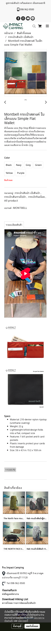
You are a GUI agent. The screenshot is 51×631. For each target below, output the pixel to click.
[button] (33, 26)
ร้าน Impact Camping (13, 567)
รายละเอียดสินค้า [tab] (14, 224)
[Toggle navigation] (47, 26)
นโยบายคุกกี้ (23, 620)
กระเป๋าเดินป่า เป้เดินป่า (28, 193)
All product (11, 200)
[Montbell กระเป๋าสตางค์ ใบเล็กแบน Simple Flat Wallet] (25, 72)
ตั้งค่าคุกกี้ (17, 626)
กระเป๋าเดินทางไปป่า (15, 197)
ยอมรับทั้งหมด (32, 626)
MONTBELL (20, 208)
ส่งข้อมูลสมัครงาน (10, 594)
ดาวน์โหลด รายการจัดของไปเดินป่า (19, 603)
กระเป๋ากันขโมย (36, 197)
